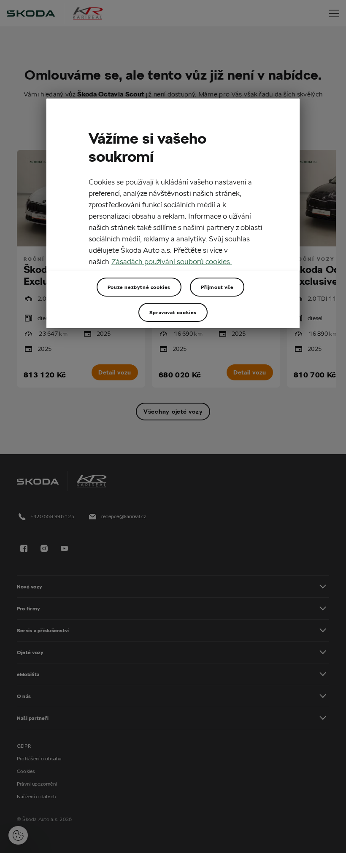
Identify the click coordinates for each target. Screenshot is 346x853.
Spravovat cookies (173, 312)
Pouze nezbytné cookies (139, 286)
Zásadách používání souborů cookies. (171, 261)
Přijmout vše (217, 286)
